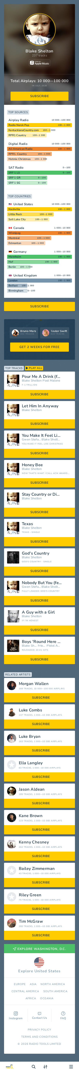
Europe (20, 984)
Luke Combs (30, 710)
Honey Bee (32, 465)
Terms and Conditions (39, 1037)
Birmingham (16, 291)
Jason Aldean (32, 789)
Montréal (14, 238)
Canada (18, 228)
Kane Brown (31, 816)
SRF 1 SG (14, 183)
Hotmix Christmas (20, 159)
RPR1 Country (17, 135)
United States (23, 204)
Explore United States (39, 971)
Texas (27, 524)
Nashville (14, 209)
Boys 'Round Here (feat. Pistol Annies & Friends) (47, 642)
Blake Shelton (32, 380)
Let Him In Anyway (40, 406)
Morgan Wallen (34, 684)
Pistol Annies (54, 646)
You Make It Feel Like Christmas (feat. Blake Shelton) (47, 436)
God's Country (35, 553)
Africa (31, 998)
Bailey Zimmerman (37, 869)
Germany (20, 252)
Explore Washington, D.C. (41, 949)
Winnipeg (14, 233)
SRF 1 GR (14, 178)
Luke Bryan (30, 737)
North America (53, 984)
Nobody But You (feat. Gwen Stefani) (47, 583)
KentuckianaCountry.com (24, 130)
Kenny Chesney (34, 842)
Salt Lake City (17, 219)
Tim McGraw (31, 921)
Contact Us (39, 1018)
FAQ (63, 1018)
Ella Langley (31, 763)
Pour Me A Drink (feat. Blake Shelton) (47, 377)
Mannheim (15, 257)
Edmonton (15, 243)
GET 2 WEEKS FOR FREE (39, 347)
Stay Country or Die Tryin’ (46, 494)
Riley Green (30, 895)
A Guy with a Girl (38, 612)
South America (55, 991)
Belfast (13, 285)
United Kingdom (25, 275)
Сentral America (25, 991)
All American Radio (21, 149)
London (13, 280)
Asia (33, 984)
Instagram (16, 1018)
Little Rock (15, 214)
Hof (11, 262)
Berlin (12, 267)
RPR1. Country (18, 154)
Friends (42, 646)
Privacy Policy (39, 1030)
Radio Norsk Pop (19, 125)
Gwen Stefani (31, 439)
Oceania (46, 998)
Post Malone (51, 380)
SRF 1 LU (14, 173)
